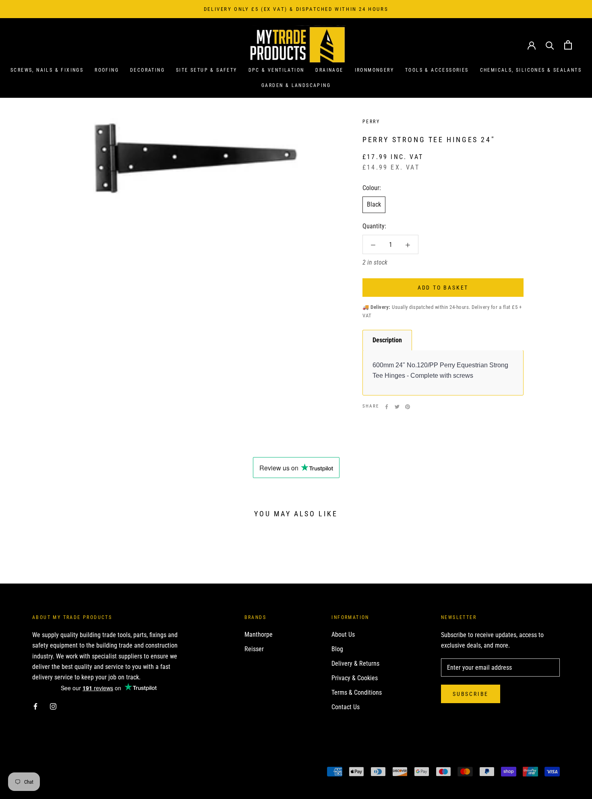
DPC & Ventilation (276, 70)
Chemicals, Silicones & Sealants (531, 70)
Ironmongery (374, 70)
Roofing (107, 70)
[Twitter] (397, 406)
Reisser (254, 649)
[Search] (550, 45)
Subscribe (471, 694)
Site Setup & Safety (206, 70)
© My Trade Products (67, 773)
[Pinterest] (407, 406)
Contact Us (345, 707)
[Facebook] (386, 406)
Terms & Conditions (356, 692)
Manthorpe (258, 634)
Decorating (147, 70)
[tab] (387, 340)
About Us (343, 634)
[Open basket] (568, 45)
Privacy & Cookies (354, 678)
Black (374, 205)
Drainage (329, 70)
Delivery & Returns (355, 663)
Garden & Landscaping (296, 86)
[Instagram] (53, 706)
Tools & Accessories (437, 70)
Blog (337, 649)
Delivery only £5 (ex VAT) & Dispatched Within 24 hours (296, 9)
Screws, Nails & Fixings (46, 70)
